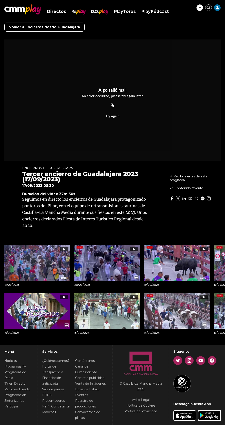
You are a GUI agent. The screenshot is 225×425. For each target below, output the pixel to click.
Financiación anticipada (51, 381)
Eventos (81, 395)
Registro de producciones (85, 403)
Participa (11, 406)
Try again (113, 116)
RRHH (47, 395)
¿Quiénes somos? (55, 361)
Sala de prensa (53, 389)
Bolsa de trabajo (87, 389)
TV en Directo (14, 384)
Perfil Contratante (56, 406)
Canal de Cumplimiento (86, 369)
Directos (56, 11)
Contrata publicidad (90, 378)
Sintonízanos (14, 401)
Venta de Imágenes (90, 384)
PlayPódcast (155, 11)
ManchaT (49, 412)
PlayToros (125, 11)
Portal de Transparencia (52, 369)
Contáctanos (85, 361)
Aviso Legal (141, 400)
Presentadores (53, 401)
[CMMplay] (22, 9)
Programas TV (15, 366)
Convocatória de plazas (87, 415)
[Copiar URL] (112, 105)
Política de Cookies (140, 405)
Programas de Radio (15, 375)
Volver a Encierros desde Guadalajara (44, 27)
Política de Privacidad (140, 411)
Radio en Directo (17, 389)
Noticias (10, 361)
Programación (15, 395)
